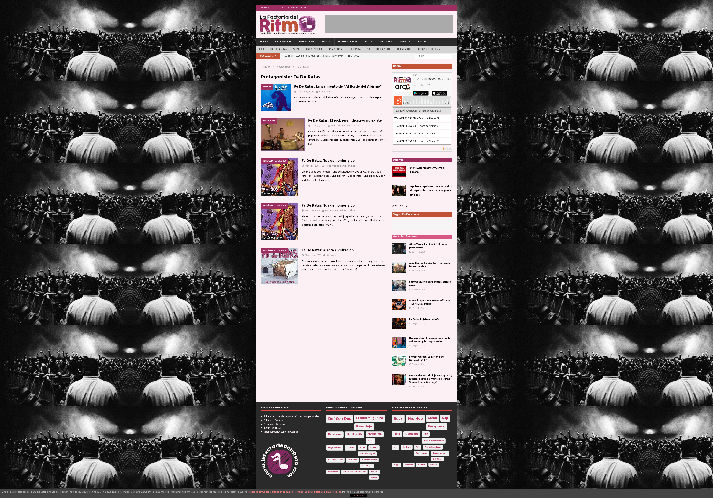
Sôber (362, 447)
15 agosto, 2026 (418, 323)
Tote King (374, 471)
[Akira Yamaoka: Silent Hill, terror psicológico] (399, 248)
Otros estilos (403, 49)
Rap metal (409, 464)
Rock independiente (434, 441)
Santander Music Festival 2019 (354, 472)
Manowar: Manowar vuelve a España (427, 170)
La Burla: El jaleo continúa (424, 319)
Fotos (369, 42)
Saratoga (374, 477)
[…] (318, 102)
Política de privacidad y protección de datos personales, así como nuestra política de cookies (294, 492)
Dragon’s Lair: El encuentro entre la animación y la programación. (429, 340)
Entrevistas (283, 42)
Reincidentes (333, 472)
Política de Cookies (273, 420)
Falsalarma (352, 459)
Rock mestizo (421, 453)
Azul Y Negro (367, 466)
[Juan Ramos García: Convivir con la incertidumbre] (399, 267)
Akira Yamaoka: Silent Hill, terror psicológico (428, 246)
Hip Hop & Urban (278, 49)
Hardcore (407, 447)
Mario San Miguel (367, 453)
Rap (445, 418)
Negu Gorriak (334, 448)
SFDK (370, 441)
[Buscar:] (433, 56)
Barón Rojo (364, 426)
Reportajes (306, 42)
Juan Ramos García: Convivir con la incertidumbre (429, 265)
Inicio (264, 42)
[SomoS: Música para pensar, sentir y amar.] (399, 285)
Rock (261, 49)
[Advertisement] (392, 23)
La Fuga (373, 447)
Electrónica (354, 49)
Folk (417, 447)
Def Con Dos (339, 419)
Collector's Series (335, 459)
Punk (397, 434)
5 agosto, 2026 (418, 364)
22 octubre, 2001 (313, 255)
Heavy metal (436, 426)
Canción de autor (440, 453)
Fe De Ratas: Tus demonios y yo (328, 161)
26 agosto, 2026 (418, 252)
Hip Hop (415, 418)
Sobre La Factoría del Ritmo (291, 7)
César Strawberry (369, 459)
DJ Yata (350, 447)
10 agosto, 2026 (418, 345)
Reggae (396, 464)
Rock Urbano (437, 459)
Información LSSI (272, 428)
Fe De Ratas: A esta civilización (328, 250)
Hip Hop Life (354, 434)
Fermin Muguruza (369, 418)
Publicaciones (347, 42)
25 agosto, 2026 (418, 270)
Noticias (386, 42)
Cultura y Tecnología (428, 49)
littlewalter (324, 92)
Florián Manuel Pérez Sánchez (346, 126)
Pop (368, 49)
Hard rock (433, 465)
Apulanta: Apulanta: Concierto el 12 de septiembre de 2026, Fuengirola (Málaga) (431, 190)
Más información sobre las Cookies (281, 432)
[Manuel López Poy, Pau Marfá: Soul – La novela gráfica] (399, 304)
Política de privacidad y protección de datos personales (291, 416)
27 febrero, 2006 (305, 92)
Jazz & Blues (335, 49)
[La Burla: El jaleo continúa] (399, 323)
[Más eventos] (399, 205)
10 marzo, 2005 (312, 166)
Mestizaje (421, 465)
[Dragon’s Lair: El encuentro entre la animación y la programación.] (399, 342)
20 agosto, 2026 (418, 289)
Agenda (405, 42)
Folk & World (383, 49)
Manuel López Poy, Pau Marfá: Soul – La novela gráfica (430, 302)
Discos (326, 42)
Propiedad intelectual (274, 424)
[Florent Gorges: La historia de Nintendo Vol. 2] (399, 360)
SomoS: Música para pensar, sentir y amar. (430, 283)
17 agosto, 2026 (418, 308)
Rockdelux (334, 434)
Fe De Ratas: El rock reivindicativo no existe (345, 121)
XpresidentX (375, 434)
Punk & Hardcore (314, 49)
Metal (296, 49)
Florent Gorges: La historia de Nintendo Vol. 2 (426, 358)
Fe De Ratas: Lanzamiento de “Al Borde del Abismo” (338, 87)
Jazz (395, 447)
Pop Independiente (433, 447)
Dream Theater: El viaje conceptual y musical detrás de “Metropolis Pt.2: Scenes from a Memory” (430, 379)
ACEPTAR (358, 495)
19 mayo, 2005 (318, 126)
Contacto (265, 7)
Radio (422, 42)
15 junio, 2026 (418, 386)
